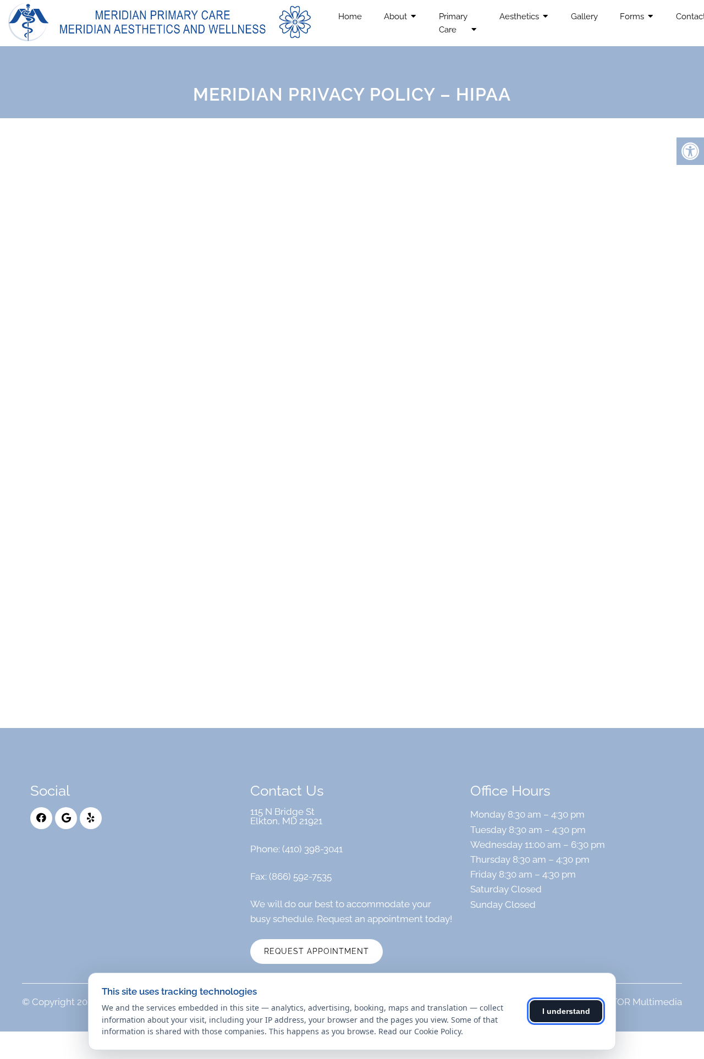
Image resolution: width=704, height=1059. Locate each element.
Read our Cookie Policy (419, 1031)
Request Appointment (316, 951)
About (395, 16)
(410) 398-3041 (312, 849)
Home (350, 16)
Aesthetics (519, 16)
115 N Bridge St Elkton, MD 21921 (286, 816)
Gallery (584, 16)
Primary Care (453, 23)
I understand (566, 1011)
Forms (632, 16)
